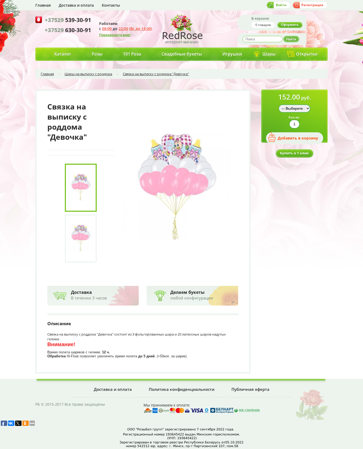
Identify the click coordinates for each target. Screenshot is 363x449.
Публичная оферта (250, 389)
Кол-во (294, 117)
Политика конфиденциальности (181, 389)
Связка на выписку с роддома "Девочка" (156, 73)
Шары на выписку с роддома (88, 73)
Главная (43, 5)
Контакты (111, 5)
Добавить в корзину (298, 138)
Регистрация (312, 5)
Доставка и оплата (76, 5)
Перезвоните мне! (114, 34)
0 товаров (263, 25)
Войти (281, 5)
